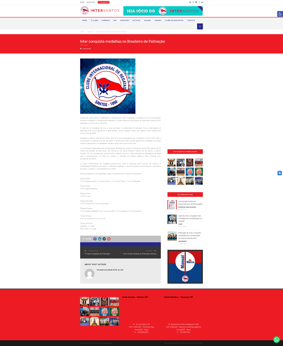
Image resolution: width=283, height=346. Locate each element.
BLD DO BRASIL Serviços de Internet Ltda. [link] (189, 343)
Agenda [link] (158, 20)
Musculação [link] (191, 207)
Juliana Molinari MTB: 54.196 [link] (110, 270)
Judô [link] (180, 224)
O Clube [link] (94, 20)
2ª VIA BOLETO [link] (103, 2)
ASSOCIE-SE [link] (91, 2)
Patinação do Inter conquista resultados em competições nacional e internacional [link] (189, 235)
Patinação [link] (90, 32)
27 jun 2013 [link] (84, 45)
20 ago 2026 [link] (182, 209)
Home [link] (84, 20)
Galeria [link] (147, 20)
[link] (280, 14)
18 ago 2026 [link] (182, 243)
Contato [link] (191, 20)
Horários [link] (106, 20)
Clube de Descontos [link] (174, 20)
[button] (276, 339)
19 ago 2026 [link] (182, 226)
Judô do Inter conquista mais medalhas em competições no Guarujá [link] (190, 218)
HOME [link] (82, 2)
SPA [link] (115, 20)
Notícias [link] (136, 20)
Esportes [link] (124, 20)
